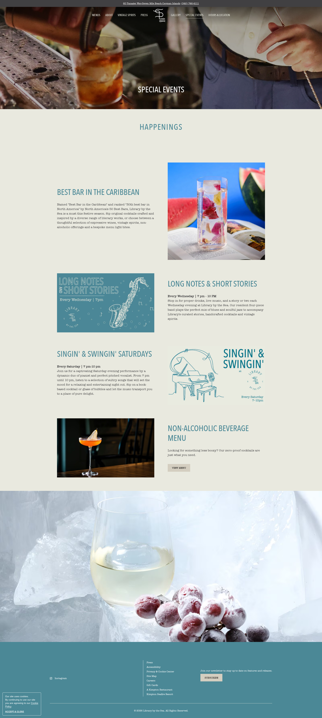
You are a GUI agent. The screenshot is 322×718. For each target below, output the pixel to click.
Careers (151, 680)
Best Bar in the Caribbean (98, 192)
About (109, 15)
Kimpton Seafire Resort (160, 694)
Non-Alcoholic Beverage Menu (208, 433)
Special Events (194, 15)
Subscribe (211, 677)
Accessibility (153, 667)
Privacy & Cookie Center (160, 671)
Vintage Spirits (127, 15)
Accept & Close (14, 711)
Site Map (151, 676)
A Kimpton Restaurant (159, 689)
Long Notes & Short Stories (212, 284)
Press (144, 15)
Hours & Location (219, 15)
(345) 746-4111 (190, 3)
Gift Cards (152, 685)
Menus (96, 15)
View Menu (181, 469)
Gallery (176, 15)
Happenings (161, 127)
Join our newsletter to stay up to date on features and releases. (236, 670)
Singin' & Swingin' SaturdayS (104, 354)
